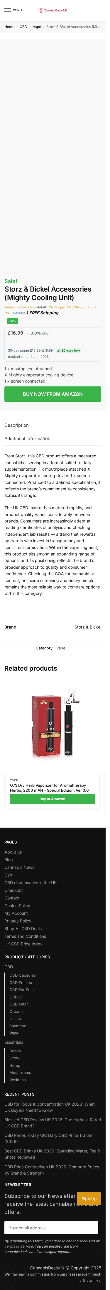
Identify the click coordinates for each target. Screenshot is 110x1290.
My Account (16, 913)
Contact (12, 897)
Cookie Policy (17, 905)
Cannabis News (19, 867)
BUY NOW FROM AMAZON (53, 394)
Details (18, 313)
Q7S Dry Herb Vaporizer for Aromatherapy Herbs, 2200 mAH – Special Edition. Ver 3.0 (49, 788)
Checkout (13, 890)
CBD (23, 26)
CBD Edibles (20, 982)
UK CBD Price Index (23, 943)
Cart (8, 874)
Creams (16, 1011)
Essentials (13, 1042)
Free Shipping (23, 65)
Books (15, 1050)
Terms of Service (18, 1246)
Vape (37, 26)
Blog (8, 859)
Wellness (17, 1079)
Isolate (15, 1018)
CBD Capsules (22, 975)
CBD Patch (19, 1004)
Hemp (14, 1065)
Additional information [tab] (27, 438)
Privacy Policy (17, 920)
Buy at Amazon (52, 799)
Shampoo (17, 1025)
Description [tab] (16, 425)
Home (9, 26)
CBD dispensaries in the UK (30, 882)
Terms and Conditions (25, 936)
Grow (14, 1058)
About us (13, 851)
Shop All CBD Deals (23, 928)
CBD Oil (16, 997)
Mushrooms (20, 1072)
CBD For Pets (21, 989)
